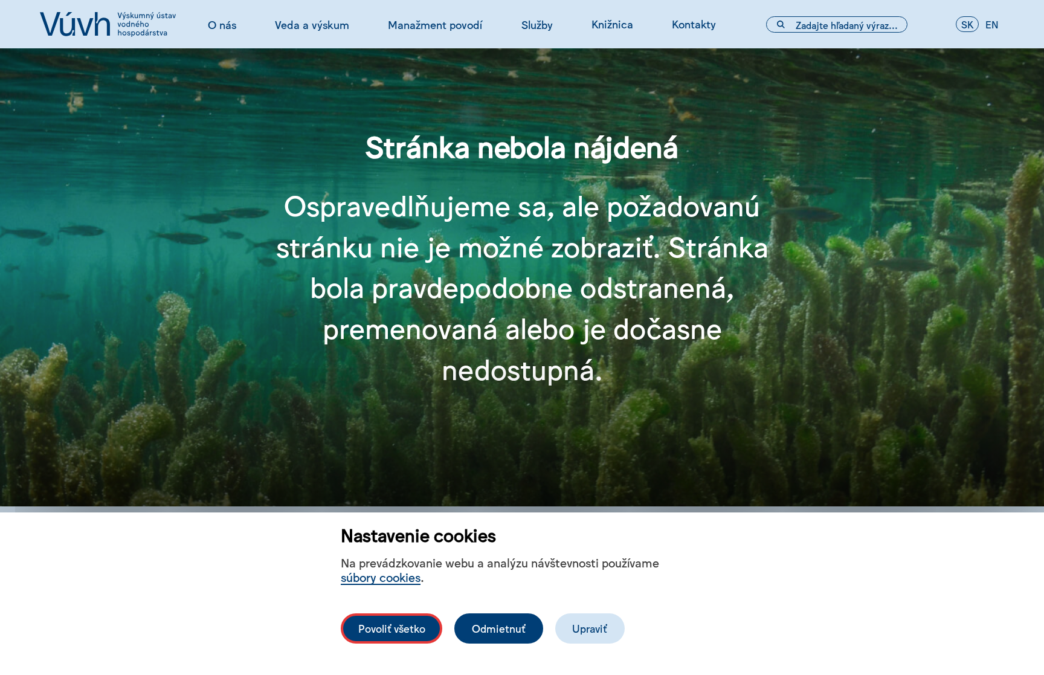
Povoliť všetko (391, 628)
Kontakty (694, 23)
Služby (537, 24)
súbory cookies (380, 577)
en (992, 24)
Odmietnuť (499, 628)
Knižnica (612, 23)
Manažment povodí (435, 24)
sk (967, 24)
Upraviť (589, 628)
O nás (222, 24)
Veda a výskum (312, 24)
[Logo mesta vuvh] (108, 24)
